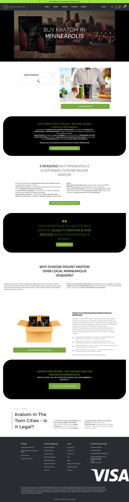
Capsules (65, 6)
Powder (55, 6)
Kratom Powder (49, 450)
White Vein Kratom (50, 463)
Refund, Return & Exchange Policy (29, 451)
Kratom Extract (48, 454)
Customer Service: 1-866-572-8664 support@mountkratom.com (99, 450)
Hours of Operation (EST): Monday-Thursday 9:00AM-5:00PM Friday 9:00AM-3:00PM (98, 459)
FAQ (68, 457)
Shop (47, 6)
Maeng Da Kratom (49, 467)
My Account (71, 447)
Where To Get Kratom (73, 463)
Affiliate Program (72, 467)
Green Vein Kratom (50, 457)
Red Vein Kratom (49, 460)
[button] (52, 75)
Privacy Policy (25, 455)
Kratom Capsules (49, 447)
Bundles (83, 6)
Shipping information (27, 447)
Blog (68, 460)
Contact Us (70, 450)
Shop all (46, 470)
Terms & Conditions (27, 458)
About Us (70, 454)
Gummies (74, 6)
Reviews (69, 470)
